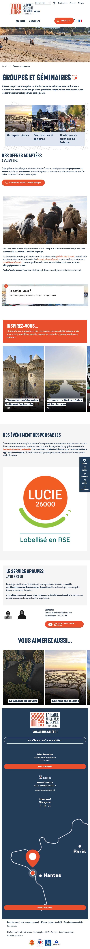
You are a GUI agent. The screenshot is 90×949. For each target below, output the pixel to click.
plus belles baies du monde (65, 256)
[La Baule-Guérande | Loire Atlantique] (22, 9)
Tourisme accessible (73, 922)
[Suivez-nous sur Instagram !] (45, 806)
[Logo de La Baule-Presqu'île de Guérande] (45, 720)
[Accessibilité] (54, 3)
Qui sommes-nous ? (30, 922)
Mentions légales (38, 932)
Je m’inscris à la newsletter (45, 740)
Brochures (85, 490)
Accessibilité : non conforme (15, 935)
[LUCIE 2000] (32, 942)
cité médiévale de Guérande (12, 262)
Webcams (84, 477)
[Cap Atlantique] (56, 942)
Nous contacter (45, 766)
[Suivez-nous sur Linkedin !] (49, 806)
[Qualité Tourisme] (40, 942)
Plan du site (54, 932)
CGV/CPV (47, 932)
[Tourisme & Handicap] (48, 942)
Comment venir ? (45, 908)
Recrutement (13, 922)
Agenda (84, 483)
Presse (72, 3)
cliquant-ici (51, 790)
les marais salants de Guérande (47, 259)
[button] (80, 20)
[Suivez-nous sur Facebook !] (40, 806)
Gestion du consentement (66, 932)
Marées (84, 470)
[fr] (80, 20)
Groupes (81, 3)
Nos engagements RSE (51, 922)
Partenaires (63, 3)
